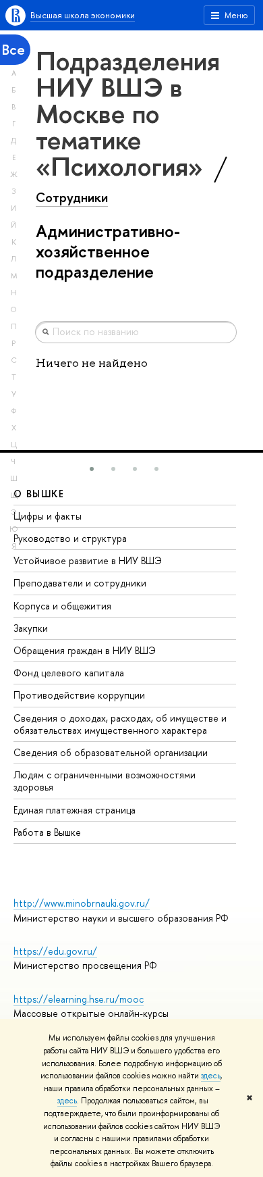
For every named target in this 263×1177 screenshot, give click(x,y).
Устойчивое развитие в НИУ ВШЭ (87, 560)
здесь (211, 1075)
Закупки (30, 628)
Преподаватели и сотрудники (79, 582)
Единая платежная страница (74, 809)
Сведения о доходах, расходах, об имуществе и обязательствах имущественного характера (120, 723)
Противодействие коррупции (79, 694)
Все (13, 49)
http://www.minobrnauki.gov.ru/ (81, 903)
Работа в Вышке (47, 832)
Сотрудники (72, 197)
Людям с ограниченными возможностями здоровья (104, 780)
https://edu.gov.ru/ (55, 951)
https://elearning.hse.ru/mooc (78, 999)
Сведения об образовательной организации (110, 752)
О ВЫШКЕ (39, 493)
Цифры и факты (47, 515)
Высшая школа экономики (82, 15)
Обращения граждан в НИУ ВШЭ (84, 650)
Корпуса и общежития (62, 605)
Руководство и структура (70, 538)
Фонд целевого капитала (68, 672)
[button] (92, 469)
